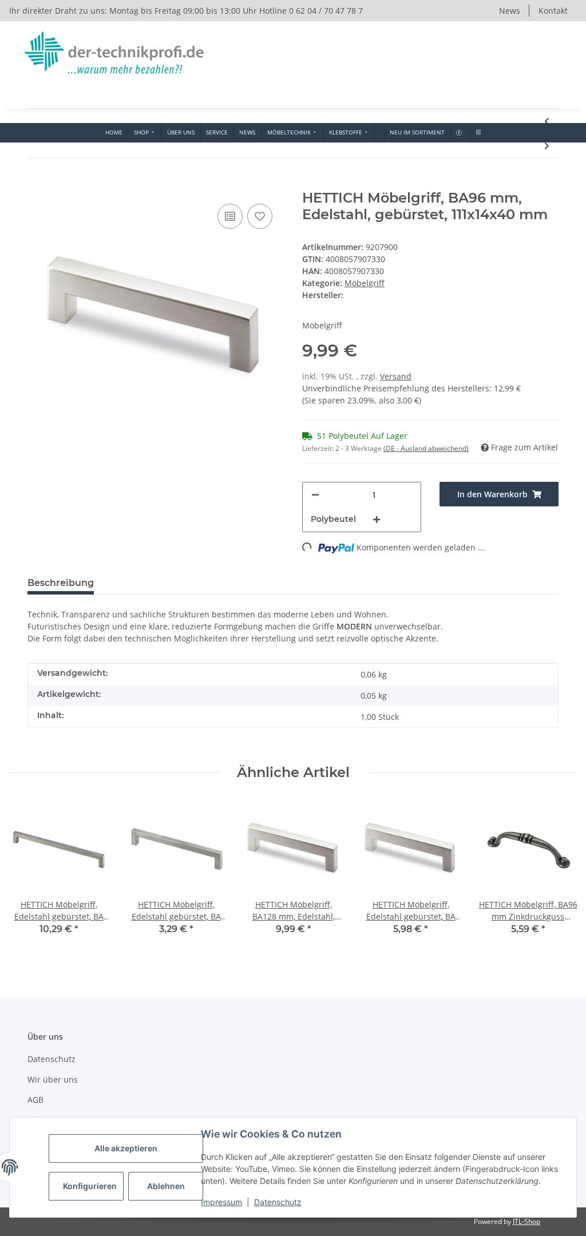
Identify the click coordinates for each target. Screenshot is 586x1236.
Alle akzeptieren (125, 1148)
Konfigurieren (90, 1186)
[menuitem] (114, 132)
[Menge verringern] (315, 494)
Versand (395, 376)
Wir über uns (52, 1079)
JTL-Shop (526, 1221)
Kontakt (553, 10)
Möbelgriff (365, 283)
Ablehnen (166, 1186)
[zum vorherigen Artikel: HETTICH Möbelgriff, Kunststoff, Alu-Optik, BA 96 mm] (547, 121)
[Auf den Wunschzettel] (259, 216)
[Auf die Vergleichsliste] (230, 216)
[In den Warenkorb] (36, 183)
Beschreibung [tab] (60, 582)
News (509, 10)
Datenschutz (278, 1202)
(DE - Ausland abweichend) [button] (426, 448)
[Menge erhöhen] (376, 519)
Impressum (221, 1202)
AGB (35, 1099)
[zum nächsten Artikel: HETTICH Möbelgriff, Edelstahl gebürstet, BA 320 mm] (547, 145)
